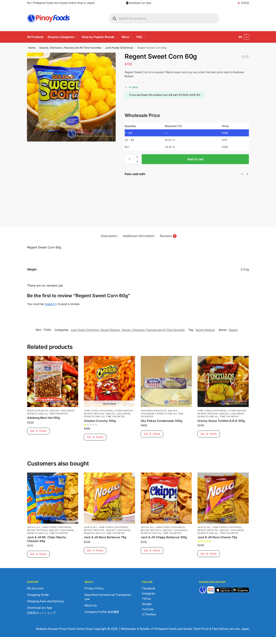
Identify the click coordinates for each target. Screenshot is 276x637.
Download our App (39, 607)
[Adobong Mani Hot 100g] (52, 381)
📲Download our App (138, 2)
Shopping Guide (38, 595)
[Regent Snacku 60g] (247, 57)
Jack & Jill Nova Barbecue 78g (105, 537)
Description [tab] (109, 236)
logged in (51, 304)
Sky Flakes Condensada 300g (161, 421)
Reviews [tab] (167, 236)
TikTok (146, 599)
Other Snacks (123, 410)
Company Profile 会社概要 (101, 612)
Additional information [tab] (138, 236)
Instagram (148, 593)
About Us (90, 605)
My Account (35, 588)
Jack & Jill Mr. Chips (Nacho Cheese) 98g (46, 539)
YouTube (148, 609)
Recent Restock (110, 329)
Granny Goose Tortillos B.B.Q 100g (221, 421)
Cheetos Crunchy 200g (100, 421)
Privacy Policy (94, 588)
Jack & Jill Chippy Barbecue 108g (153, 189)
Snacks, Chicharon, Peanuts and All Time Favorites (70, 47)
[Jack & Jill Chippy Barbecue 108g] (166, 498)
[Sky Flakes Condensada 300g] (166, 381)
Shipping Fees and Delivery (45, 601)
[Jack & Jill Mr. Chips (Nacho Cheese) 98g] (52, 498)
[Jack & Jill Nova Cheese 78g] (223, 498)
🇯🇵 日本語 (243, 2)
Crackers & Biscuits (153, 410)
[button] (244, 37)
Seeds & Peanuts (37, 410)
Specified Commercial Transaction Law (107, 597)
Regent (233, 329)
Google (147, 604)
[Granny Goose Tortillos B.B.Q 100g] (223, 381)
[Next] (247, 174)
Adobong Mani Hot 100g (43, 418)
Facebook (148, 588)
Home (31, 47)
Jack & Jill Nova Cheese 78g (186, 189)
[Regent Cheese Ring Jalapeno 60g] (243, 57)
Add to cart (195, 159)
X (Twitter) (149, 614)
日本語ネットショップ (41, 613)
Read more (109, 447)
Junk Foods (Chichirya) (119, 47)
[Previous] (242, 174)
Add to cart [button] (52, 441)
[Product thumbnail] (136, 198)
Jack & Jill (34, 527)
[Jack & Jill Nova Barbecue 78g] (109, 498)
